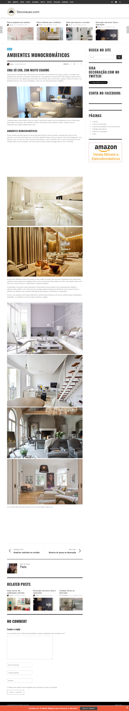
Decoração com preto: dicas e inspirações (77, 23)
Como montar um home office (107, 22)
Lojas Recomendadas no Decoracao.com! (106, 127)
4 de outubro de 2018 (79, 27)
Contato (95, 122)
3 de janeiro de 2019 (19, 595)
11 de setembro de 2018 (109, 25)
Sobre (94, 134)
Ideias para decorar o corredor (48, 22)
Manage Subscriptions (99, 129)
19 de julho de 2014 (20, 64)
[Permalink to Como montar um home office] (109, 33)
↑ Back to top (118, 705)
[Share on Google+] (77, 64)
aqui (51, 507)
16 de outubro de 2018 (49, 25)
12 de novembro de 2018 (20, 25)
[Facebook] (112, 2)
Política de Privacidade (99, 131)
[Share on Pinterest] (81, 64)
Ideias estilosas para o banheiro (19, 22)
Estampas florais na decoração (66, 591)
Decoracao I (65, 595)
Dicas (10, 49)
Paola (11, 25)
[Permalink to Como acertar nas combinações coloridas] (18, 603)
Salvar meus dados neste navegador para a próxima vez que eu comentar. (33, 687)
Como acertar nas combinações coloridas (15, 591)
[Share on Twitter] (74, 64)
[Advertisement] (84, 11)
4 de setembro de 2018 (76, 595)
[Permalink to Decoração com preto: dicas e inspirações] (79, 34)
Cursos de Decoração (99, 124)
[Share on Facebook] (70, 64)
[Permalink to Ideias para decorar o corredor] (50, 33)
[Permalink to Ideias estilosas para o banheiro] (20, 33)
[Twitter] (116, 2)
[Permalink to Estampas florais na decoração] (71, 603)
